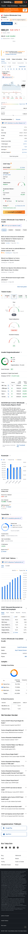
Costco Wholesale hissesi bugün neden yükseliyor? (12, 278)
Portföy (3, 861)
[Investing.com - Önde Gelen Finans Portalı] (9, 2)
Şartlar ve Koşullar (5, 915)
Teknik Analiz (6, 292)
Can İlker (8, 243)
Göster (16, 632)
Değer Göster (22, 104)
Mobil (2, 858)
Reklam (17, 858)
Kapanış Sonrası (6, 38)
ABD (26, 656)
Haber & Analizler (17, 59)
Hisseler (3, 5)
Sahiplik (14, 63)
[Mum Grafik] (3, 66)
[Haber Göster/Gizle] (10, 66)
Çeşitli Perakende (22, 647)
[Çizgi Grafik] (5, 66)
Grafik (8, 59)
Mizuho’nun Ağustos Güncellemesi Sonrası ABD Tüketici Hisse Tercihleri (13, 269)
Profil (9, 63)
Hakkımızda (18, 855)
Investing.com (9, 252)
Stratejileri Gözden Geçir (10, 54)
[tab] (7, 296)
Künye (16, 864)
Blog (2, 855)
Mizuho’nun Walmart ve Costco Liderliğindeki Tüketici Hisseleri (10, 259)
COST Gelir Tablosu (8, 558)
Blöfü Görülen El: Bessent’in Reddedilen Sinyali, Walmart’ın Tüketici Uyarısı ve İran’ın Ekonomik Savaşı (12, 239)
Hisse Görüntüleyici (12, 5)
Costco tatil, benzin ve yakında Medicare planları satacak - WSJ (13, 249)
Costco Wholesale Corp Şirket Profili (12, 640)
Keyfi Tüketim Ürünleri (21, 650)
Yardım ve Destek (19, 861)
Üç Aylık (8, 565)
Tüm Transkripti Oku (21, 446)
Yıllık (2, 565)
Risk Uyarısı (3, 925)
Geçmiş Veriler (20, 63)
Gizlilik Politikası (4, 920)
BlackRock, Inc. (6, 705)
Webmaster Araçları (6, 864)
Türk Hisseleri (23, 5)
